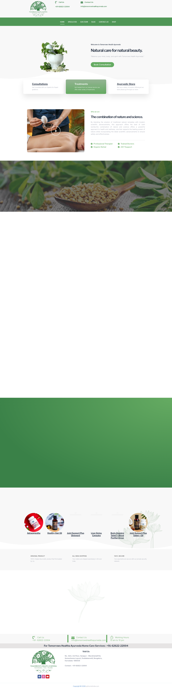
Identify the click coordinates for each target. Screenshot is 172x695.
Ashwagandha (33, 533)
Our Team (84, 22)
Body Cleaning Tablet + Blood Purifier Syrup (117, 535)
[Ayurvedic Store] (113, 85)
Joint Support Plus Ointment (75, 534)
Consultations (40, 84)
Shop (114, 22)
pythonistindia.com (92, 686)
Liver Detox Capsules (96, 534)
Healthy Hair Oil (54, 533)
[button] (56, 131)
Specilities (72, 22)
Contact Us (103, 22)
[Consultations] (28, 85)
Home (62, 22)
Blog (93, 22)
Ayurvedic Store (126, 84)
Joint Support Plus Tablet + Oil (138, 534)
